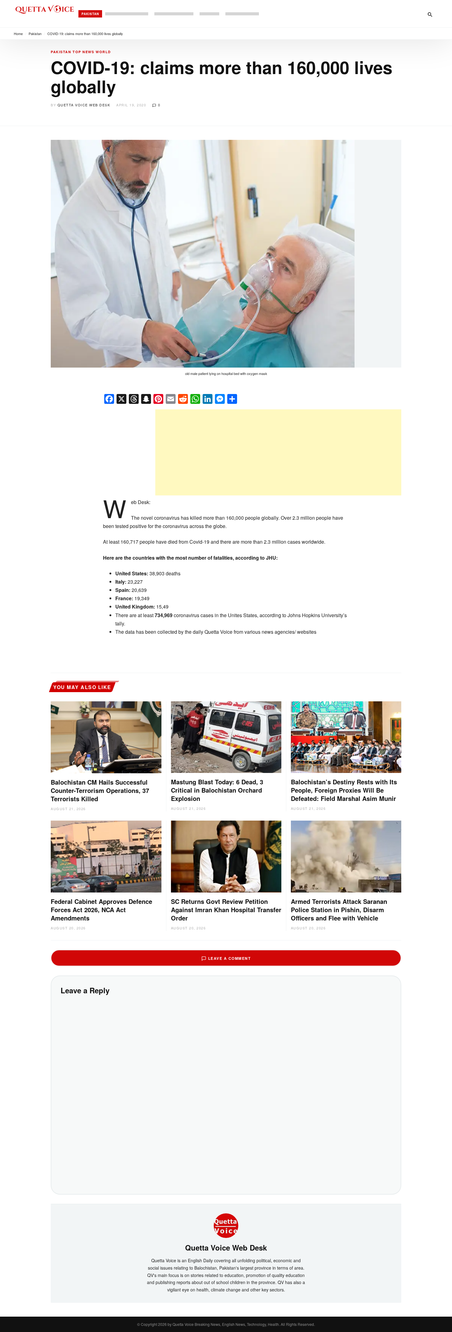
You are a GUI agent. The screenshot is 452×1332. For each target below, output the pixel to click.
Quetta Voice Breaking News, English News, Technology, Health (225, 1324)
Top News (83, 51)
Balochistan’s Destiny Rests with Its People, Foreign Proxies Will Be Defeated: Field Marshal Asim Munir (344, 790)
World (103, 51)
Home (18, 33)
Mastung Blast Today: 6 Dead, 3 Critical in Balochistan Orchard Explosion (217, 790)
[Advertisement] (278, 452)
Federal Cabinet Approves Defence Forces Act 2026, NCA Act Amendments (101, 909)
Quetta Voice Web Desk (83, 104)
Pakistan (90, 14)
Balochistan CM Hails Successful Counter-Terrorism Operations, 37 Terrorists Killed (100, 790)
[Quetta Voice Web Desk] (226, 1225)
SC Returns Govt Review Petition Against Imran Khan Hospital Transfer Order (226, 909)
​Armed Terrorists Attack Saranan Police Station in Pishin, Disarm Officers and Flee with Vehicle (339, 909)
